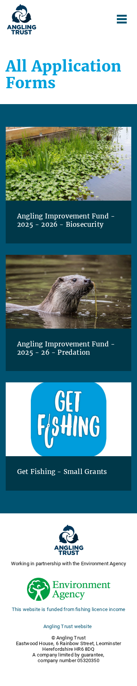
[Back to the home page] (21, 19)
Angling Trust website (67, 626)
